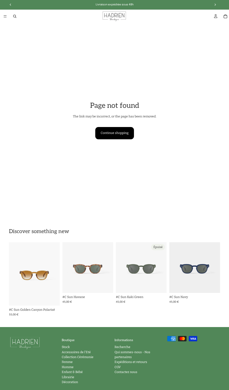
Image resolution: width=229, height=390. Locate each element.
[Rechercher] (15, 16)
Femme (67, 362)
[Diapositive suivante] (55, 274)
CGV (117, 367)
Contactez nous (125, 372)
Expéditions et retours (130, 362)
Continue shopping (115, 133)
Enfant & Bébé (72, 372)
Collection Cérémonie (77, 357)
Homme (68, 367)
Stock (66, 347)
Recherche (122, 347)
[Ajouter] (53, 299)
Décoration (70, 382)
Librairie (68, 377)
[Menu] (5, 16)
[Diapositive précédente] (14, 274)
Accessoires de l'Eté (76, 352)
